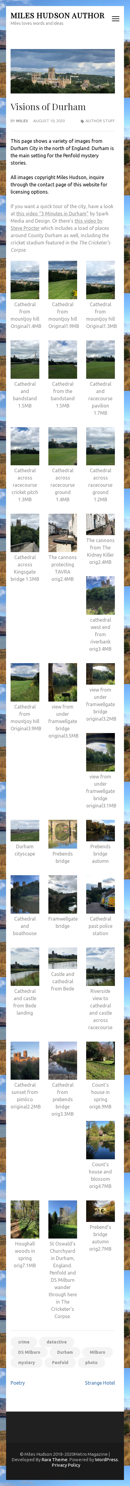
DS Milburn (29, 1352)
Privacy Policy (66, 1465)
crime (24, 1342)
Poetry (18, 1383)
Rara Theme (54, 1459)
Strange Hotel (100, 1383)
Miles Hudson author (58, 15)
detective (57, 1342)
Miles (22, 121)
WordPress (106, 1459)
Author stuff (100, 121)
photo (91, 1362)
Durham (65, 1352)
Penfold (60, 1362)
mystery (26, 1362)
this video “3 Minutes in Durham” (52, 213)
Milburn (97, 1352)
